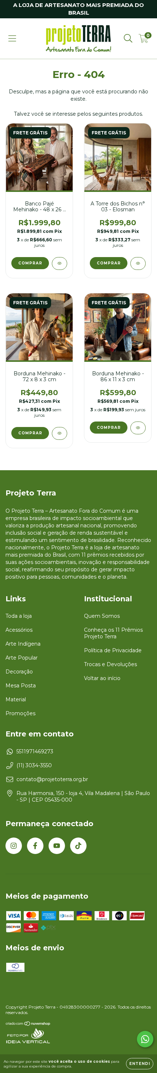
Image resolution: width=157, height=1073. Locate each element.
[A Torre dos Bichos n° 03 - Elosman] (138, 263)
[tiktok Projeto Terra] (78, 846)
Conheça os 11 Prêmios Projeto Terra (113, 633)
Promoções (20, 713)
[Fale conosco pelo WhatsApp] (145, 1039)
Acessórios (18, 630)
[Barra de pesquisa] (128, 38)
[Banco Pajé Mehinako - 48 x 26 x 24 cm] (59, 263)
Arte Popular (21, 657)
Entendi (139, 1063)
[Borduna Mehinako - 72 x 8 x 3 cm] (59, 433)
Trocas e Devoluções (110, 664)
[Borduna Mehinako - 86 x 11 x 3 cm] (138, 428)
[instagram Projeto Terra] (13, 846)
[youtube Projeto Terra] (57, 846)
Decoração (19, 671)
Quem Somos (102, 616)
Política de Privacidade (113, 650)
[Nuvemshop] (28, 1024)
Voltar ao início (102, 678)
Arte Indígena (23, 644)
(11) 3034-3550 (34, 765)
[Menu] (12, 38)
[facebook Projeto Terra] (35, 846)
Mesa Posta (20, 685)
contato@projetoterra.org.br (52, 779)
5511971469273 (34, 751)
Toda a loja (18, 616)
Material (15, 699)
